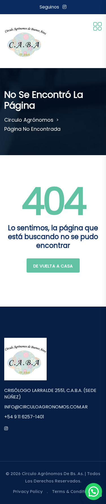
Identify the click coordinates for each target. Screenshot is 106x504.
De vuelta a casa (53, 266)
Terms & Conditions (72, 491)
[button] (93, 491)
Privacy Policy (28, 491)
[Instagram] (64, 7)
